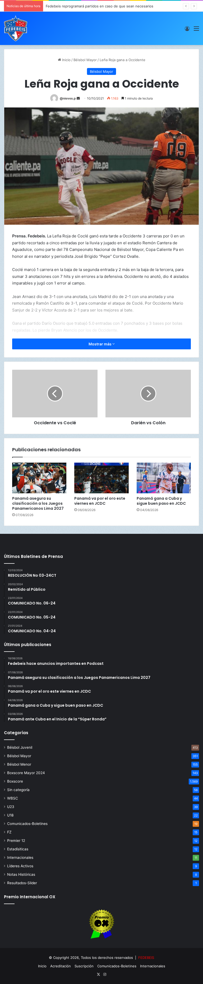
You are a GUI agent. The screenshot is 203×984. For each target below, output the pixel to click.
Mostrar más (100, 344)
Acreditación (60, 966)
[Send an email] (78, 98)
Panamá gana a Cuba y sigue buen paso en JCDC (161, 501)
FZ (9, 832)
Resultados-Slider (22, 883)
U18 (10, 815)
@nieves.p (68, 98)
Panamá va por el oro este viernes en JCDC (99, 501)
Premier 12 (16, 840)
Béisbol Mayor (85, 60)
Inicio (66, 60)
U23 (10, 807)
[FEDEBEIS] (15, 28)
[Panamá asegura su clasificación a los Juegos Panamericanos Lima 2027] (39, 478)
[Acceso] (187, 30)
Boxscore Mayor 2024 (26, 773)
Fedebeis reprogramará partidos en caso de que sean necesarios (99, 6)
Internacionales (20, 857)
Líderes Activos (20, 866)
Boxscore (15, 781)
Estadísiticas (17, 849)
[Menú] (196, 30)
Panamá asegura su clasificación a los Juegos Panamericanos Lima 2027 (38, 503)
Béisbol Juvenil (19, 747)
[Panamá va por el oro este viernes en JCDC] (101, 478)
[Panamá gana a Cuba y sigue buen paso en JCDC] (164, 478)
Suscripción (84, 966)
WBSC (12, 798)
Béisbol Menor (19, 764)
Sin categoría (18, 790)
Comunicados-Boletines (27, 823)
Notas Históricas (21, 874)
